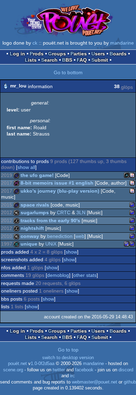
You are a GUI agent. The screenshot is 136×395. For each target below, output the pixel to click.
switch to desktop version (68, 357)
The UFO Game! (37, 175)
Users (98, 53)
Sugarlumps (35, 212)
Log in (17, 53)
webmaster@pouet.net (94, 382)
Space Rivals (35, 205)
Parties (78, 53)
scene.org (13, 369)
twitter (59, 369)
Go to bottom (68, 72)
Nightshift (32, 228)
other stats (85, 275)
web (79, 236)
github (130, 382)
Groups (57, 53)
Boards (118, 53)
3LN (80, 212)
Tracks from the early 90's (50, 220)
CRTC (63, 212)
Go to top (68, 350)
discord (126, 369)
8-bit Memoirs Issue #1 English (57, 183)
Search (49, 60)
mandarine (122, 43)
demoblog (58, 275)
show (71, 252)
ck (34, 43)
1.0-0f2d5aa (42, 363)
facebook (84, 369)
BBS (67, 60)
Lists (31, 60)
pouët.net (17, 363)
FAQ (82, 60)
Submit (99, 60)
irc (72, 375)
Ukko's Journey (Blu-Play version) (60, 191)
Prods (37, 53)
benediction (60, 236)
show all (26, 167)
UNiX (50, 244)
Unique (29, 244)
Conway (30, 236)
